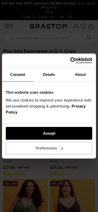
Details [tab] (49, 74)
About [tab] (80, 74)
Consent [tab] (17, 74)
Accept (49, 133)
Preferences (46, 148)
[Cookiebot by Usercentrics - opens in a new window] (70, 60)
